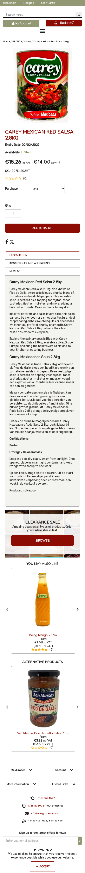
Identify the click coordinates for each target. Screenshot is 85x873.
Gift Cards (48, 3)
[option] (42, 85)
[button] (17, 178)
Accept (44, 866)
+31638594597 (45, 798)
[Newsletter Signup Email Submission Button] (80, 841)
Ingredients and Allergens (29, 263)
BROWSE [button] (43, 540)
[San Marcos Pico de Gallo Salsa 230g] (43, 698)
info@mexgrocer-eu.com (45, 813)
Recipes (29, 3)
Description (18, 255)
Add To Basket (42, 228)
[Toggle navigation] (42, 31)
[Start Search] (79, 14)
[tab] (42, 255)
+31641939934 (37, 805)
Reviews (15, 271)
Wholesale (9, 3)
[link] (6, 242)
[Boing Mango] (43, 600)
